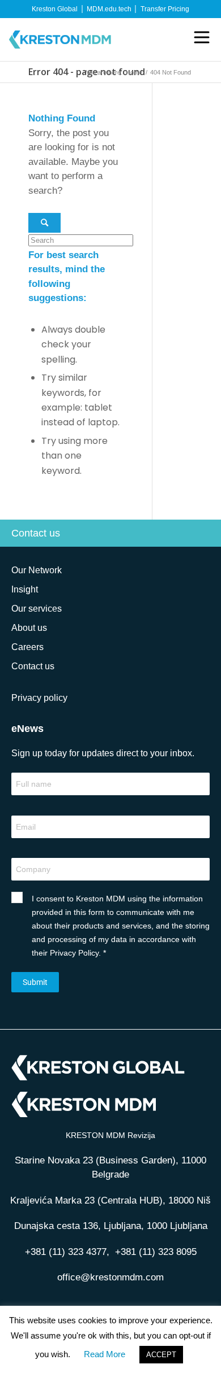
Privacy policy (39, 698)
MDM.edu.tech (109, 9)
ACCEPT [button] (161, 1354)
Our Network (36, 570)
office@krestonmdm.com (110, 1277)
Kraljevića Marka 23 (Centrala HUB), (110, 1200)
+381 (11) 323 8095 (156, 1251)
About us (29, 628)
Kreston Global (55, 9)
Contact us (35, 533)
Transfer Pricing (165, 9)
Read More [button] (104, 1354)
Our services (36, 608)
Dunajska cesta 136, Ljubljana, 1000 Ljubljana (110, 1226)
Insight (24, 589)
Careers (27, 647)
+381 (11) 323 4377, (70, 1251)
